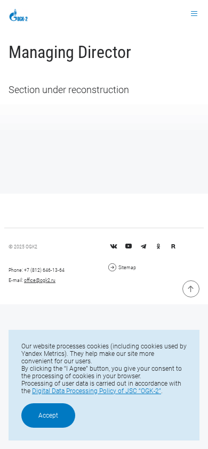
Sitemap (127, 267)
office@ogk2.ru (39, 280)
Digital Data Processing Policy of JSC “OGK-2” (96, 391)
